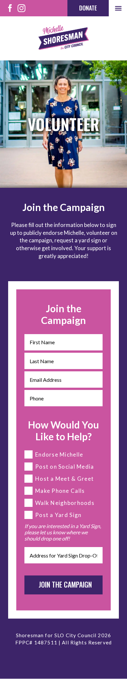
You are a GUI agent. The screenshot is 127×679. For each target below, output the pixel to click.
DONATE (88, 8)
